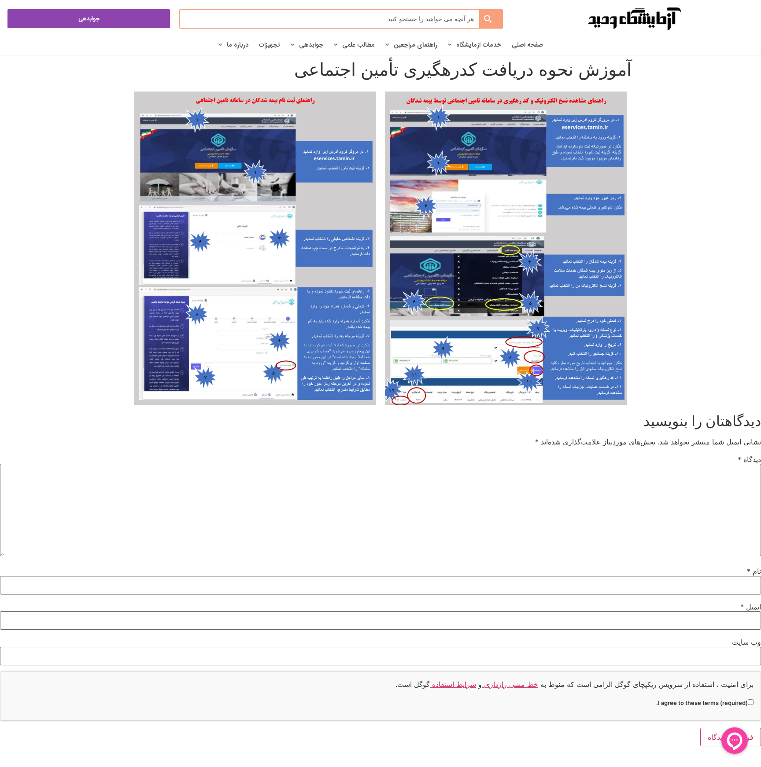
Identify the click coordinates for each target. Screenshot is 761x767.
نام (754, 571)
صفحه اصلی (527, 45)
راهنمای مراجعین (415, 45)
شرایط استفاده (453, 684)
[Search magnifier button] (490, 19)
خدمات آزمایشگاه (478, 45)
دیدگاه (749, 459)
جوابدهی (311, 45)
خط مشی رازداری (510, 684)
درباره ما (237, 45)
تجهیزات (269, 45)
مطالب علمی (358, 45)
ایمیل (750, 606)
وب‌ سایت (746, 642)
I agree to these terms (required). (702, 702)
